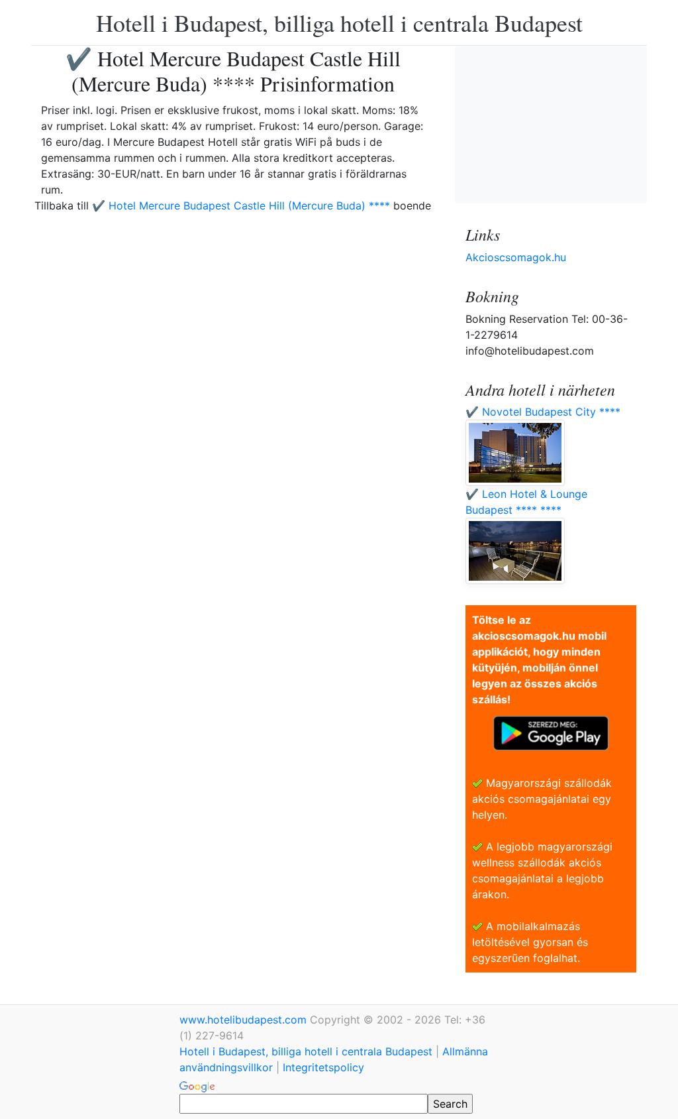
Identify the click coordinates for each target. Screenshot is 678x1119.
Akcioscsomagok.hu (515, 257)
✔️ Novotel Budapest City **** (542, 411)
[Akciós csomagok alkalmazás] (551, 731)
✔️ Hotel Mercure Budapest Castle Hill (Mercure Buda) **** (241, 205)
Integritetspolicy (323, 1067)
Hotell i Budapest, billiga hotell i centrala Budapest (339, 22)
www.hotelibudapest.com (244, 1019)
